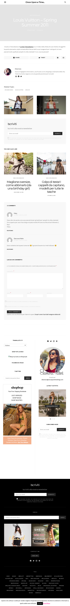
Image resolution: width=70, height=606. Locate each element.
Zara (31, 592)
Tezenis (51, 590)
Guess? (41, 581)
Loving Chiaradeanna (26, 47)
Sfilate (28, 90)
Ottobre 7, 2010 (51, 105)
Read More (46, 603)
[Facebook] (48, 341)
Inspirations (56, 581)
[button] (50, 419)
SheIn (58, 588)
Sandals (8, 442)
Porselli (19, 588)
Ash (8, 576)
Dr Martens (35, 578)
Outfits (13, 99)
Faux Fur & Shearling (20, 440)
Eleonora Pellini (18, 238)
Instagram (15, 583)
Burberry (48, 576)
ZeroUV (38, 592)
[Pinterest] (56, 341)
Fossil (24, 581)
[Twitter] (51, 341)
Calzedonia (59, 576)
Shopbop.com (17, 387)
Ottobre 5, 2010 (19, 105)
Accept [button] (40, 603)
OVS (40, 585)
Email (29, 293)
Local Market (35, 583)
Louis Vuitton (19, 90)
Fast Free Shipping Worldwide (17, 391)
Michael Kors (54, 583)
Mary (15, 213)
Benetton (30, 576)
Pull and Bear (39, 588)
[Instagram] (53, 341)
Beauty (21, 576)
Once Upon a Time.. (35, 2)
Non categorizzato (35, 15)
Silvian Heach (21, 590)
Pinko (11, 588)
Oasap (25, 585)
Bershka (39, 576)
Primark (28, 588)
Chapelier (9, 578)
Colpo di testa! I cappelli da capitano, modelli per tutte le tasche (51, 186)
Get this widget (23, 442)
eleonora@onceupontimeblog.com (52, 379)
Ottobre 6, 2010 (31, 30)
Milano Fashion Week (13, 585)
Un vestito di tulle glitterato (52, 400)
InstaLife (24, 583)
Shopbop (10, 590)
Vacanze (60, 590)
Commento (10, 271)
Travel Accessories (16, 438)
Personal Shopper (50, 585)
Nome (9, 293)
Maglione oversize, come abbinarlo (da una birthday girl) (18, 185)
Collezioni (19, 578)
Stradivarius (41, 590)
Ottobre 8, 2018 (51, 195)
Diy (27, 578)
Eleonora (18, 69)
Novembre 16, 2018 (18, 192)
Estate (54, 578)
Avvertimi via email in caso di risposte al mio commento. (22, 301)
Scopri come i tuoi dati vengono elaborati (47, 314)
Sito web (49, 293)
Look (44, 583)
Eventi (62, 578)
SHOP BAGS (16, 398)
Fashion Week (9, 90)
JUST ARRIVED (16, 395)
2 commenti (40, 30)
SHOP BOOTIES (16, 400)
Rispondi (10, 230)
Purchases (50, 588)
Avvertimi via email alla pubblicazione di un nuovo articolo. (23, 306)
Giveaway (33, 581)
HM (47, 581)
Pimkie (62, 585)
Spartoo (31, 590)
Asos (14, 576)
